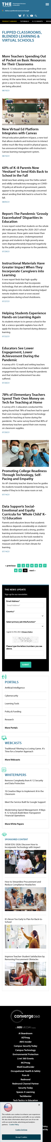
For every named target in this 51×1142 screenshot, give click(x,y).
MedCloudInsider (25, 1066)
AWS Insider (25, 1041)
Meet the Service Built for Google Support (25, 802)
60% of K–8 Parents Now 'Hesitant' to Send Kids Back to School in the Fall (25, 171)
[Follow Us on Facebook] (24, 15)
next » (32, 570)
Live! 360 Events (25, 1058)
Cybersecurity (11, 695)
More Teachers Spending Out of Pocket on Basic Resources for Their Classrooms (24, 60)
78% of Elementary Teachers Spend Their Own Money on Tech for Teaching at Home (23, 398)
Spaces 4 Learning (25, 1091)
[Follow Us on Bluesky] (20, 15)
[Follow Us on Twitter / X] (28, 16)
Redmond (25, 1079)
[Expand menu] (47, 5)
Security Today (25, 1087)
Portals (12, 682)
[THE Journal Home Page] (14, 4)
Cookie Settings (21, 1130)
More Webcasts (12, 759)
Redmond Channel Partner (25, 1083)
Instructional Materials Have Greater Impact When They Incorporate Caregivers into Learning (23, 269)
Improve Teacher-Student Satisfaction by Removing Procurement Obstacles (25, 958)
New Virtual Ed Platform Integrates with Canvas (20, 131)
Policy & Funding (13, 711)
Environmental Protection (25, 1054)
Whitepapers (15, 774)
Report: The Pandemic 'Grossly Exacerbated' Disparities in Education (25, 217)
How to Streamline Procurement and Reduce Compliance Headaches (23, 883)
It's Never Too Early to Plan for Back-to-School (24, 920)
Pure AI (25, 1075)
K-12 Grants (37, 21)
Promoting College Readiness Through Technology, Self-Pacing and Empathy (24, 474)
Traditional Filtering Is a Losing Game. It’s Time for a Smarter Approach (25, 750)
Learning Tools (12, 703)
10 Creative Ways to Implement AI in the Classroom (24, 793)
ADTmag (25, 1037)
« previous (10, 565)
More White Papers (14, 823)
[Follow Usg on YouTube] (31, 15)
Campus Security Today (25, 1045)
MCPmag (25, 1062)
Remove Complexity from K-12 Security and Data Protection (24, 782)
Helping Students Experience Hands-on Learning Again (24, 315)
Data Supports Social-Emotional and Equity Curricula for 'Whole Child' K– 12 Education (24, 512)
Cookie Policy (14, 1124)
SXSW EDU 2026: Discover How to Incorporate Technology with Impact (22, 846)
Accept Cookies (21, 1137)
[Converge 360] (25, 1016)
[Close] (39, 1105)
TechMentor (26, 1096)
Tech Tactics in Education (25, 1100)
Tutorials (24, 21)
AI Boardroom (25, 1033)
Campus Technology (25, 1050)
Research (9, 719)
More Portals (11, 727)
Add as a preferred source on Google (17, 11)
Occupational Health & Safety (25, 1071)
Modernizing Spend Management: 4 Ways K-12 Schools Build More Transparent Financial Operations (25, 812)
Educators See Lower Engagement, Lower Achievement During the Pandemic (20, 354)
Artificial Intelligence (15, 687)
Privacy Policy (27, 632)
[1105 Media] (25, 1027)
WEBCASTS (13, 742)
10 (25, 570)
